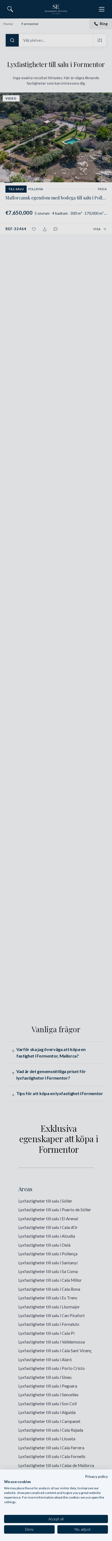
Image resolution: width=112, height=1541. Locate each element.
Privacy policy (96, 1476)
